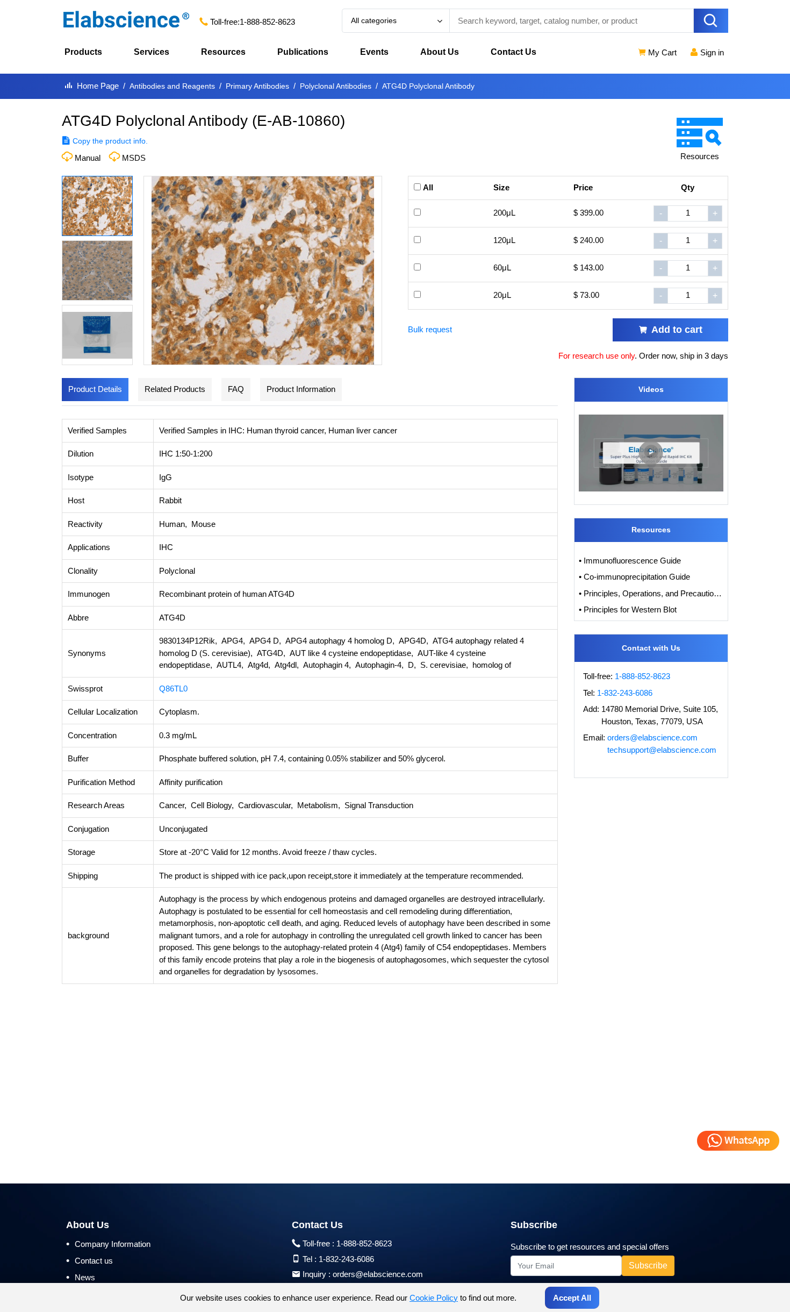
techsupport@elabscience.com (661, 749)
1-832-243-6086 (624, 692)
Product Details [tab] (95, 389)
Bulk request (430, 329)
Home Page (98, 85)
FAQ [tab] (236, 389)
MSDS (134, 157)
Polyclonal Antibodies (335, 86)
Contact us (89, 1260)
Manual (87, 157)
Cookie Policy (434, 1297)
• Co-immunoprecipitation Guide (634, 576)
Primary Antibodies (257, 86)
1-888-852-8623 (267, 21)
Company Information (108, 1243)
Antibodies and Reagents (172, 86)
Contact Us (513, 51)
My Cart (661, 52)
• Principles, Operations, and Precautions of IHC (651, 593)
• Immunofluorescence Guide (630, 560)
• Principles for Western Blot (628, 609)
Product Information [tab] (301, 389)
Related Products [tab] (175, 389)
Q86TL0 (173, 688)
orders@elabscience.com (652, 737)
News (80, 1277)
